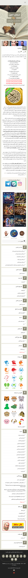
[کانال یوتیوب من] (15, 559)
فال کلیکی (23, 332)
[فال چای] (20, 221)
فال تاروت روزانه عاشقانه (20, 466)
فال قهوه (23, 290)
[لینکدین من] (12, 559)
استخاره (20, 48)
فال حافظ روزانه (22, 513)
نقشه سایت (10, 568)
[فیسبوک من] (17, 556)
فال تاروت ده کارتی (21, 460)
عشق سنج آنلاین (22, 341)
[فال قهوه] (20, 210)
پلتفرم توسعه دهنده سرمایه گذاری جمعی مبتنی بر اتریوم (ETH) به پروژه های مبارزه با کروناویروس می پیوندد (14, 490)
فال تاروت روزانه (21, 435)
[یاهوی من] (24, 556)
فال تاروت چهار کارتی (21, 449)
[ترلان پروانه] (14, 44)
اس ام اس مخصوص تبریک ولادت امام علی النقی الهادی (15, 265)
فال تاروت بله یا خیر (21, 468)
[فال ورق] (8, 221)
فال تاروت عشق (22, 463)
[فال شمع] (8, 210)
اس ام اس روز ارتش (21, 262)
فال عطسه (23, 538)
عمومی (19, 241)
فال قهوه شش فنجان (21, 296)
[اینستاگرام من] (14, 556)
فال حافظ (23, 510)
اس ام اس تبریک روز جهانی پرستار (18, 251)
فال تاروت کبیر (22, 438)
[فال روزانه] (8, 198)
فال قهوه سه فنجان (21, 293)
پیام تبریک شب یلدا (21, 519)
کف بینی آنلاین (22, 304)
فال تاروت (23, 471)
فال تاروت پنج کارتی (21, 452)
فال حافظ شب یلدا (21, 516)
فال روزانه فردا (22, 546)
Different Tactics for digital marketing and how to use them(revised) (15, 486)
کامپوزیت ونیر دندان (21, 480)
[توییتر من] (7, 556)
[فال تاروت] (20, 198)
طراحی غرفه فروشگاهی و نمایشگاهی (18, 499)
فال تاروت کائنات (21, 441)
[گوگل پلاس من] (3, 556)
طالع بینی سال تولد (21, 427)
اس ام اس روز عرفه (21, 259)
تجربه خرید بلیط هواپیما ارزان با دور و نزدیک (17, 496)
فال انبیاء (23, 282)
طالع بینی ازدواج (22, 313)
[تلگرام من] (21, 556)
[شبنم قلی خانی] (6, 44)
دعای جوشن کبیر (21, 321)
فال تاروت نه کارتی (21, 457)
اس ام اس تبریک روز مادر (20, 254)
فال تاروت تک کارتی (21, 443)
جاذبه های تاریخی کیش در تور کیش (18, 494)
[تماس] (10, 556)
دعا (24, 324)
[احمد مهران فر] (22, 44)
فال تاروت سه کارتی (21, 446)
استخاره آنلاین (14, 15)
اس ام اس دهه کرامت (21, 257)
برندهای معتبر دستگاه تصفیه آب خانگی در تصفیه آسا (15, 482)
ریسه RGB (23, 349)
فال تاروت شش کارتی (21, 455)
